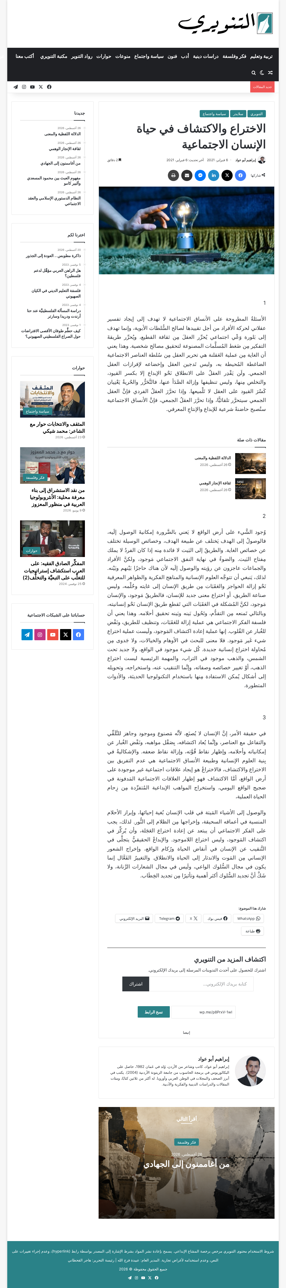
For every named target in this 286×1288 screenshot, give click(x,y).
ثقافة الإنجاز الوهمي (215, 482)
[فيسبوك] (240, 175)
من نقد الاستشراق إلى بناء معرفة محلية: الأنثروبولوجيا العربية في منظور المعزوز (57, 497)
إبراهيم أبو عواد (245, 160)
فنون (172, 56)
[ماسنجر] (200, 175)
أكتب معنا (25, 56)
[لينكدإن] (213, 175)
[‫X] (227, 175)
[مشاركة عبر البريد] (186, 175)
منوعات (122, 56)
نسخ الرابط (154, 1012)
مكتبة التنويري (53, 56)
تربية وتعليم (261, 56)
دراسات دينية (206, 56)
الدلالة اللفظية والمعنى (213, 457)
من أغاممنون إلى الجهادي (186, 1164)
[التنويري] (226, 23)
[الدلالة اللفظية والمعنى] (250, 463)
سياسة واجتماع (149, 56)
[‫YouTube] (52, 634)
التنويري (257, 113)
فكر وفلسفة (234, 56)
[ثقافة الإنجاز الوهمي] (250, 488)
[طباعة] (173, 175)
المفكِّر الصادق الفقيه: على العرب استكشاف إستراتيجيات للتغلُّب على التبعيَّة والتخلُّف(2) (54, 570)
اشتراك (135, 984)
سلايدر (238, 113)
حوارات (103, 56)
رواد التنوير (81, 56)
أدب (185, 56)
